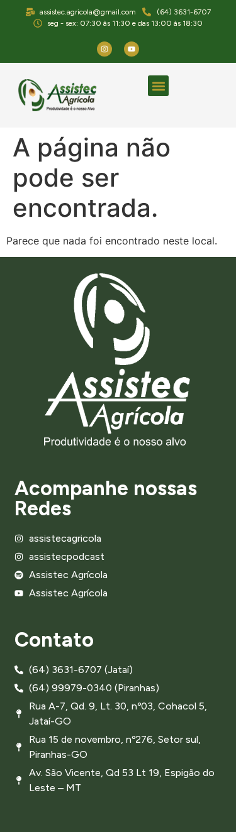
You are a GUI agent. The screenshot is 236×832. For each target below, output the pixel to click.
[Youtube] (131, 49)
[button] (158, 85)
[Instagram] (104, 49)
